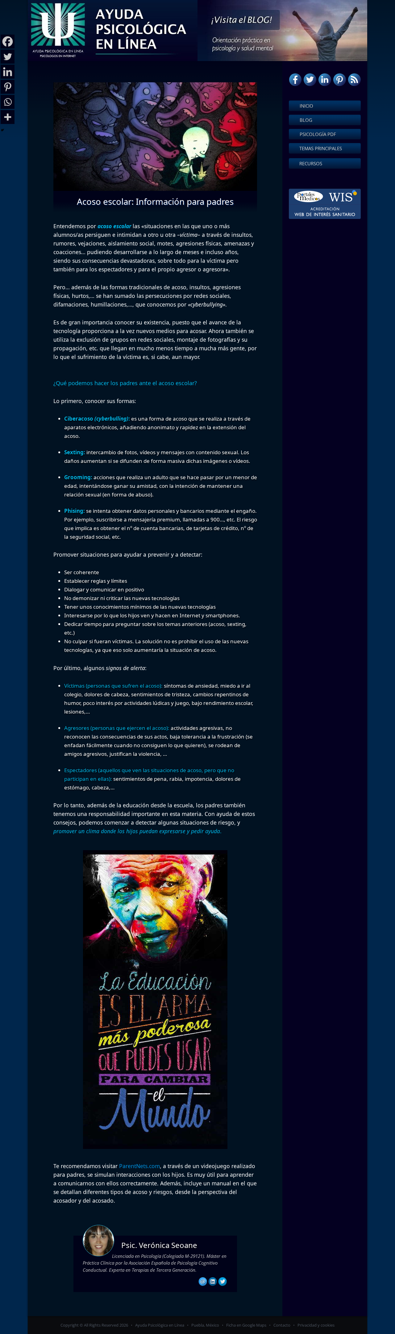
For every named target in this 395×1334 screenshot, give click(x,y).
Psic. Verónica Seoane (159, 1245)
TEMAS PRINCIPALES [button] (320, 148)
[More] (8, 117)
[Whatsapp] (8, 102)
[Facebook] (8, 41)
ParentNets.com (139, 1166)
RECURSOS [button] (310, 163)
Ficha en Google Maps (246, 1325)
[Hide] (2, 130)
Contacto (281, 1325)
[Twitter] (8, 57)
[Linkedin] (8, 72)
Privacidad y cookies (316, 1325)
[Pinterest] (8, 87)
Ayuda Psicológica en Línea (159, 1325)
